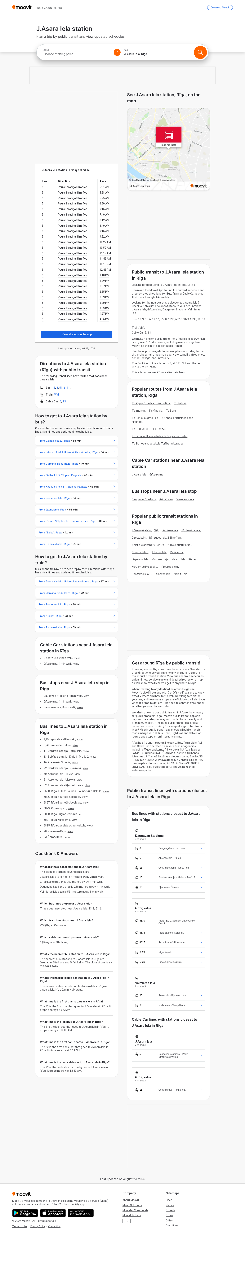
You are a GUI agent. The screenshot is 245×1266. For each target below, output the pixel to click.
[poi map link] (168, 149)
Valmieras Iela (185, 499)
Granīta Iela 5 (140, 552)
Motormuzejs (160, 559)
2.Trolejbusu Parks (179, 544)
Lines (169, 1200)
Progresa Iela (170, 566)
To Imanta (138, 410)
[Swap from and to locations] (117, 52)
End (126, 50)
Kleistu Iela (178, 559)
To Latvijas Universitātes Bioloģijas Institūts (159, 436)
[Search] (200, 52)
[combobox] (76, 54)
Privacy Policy (37, 1226)
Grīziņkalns (156, 474)
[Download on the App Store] (53, 1213)
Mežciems (176, 552)
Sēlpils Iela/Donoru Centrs (148, 544)
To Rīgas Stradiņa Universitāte (151, 403)
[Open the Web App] (81, 1213)
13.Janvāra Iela (190, 530)
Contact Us (54, 1226)
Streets (170, 1210)
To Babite (159, 429)
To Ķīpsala (155, 410)
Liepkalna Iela (140, 559)
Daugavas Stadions (144, 499)
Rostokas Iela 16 (142, 574)
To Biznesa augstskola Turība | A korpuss (158, 443)
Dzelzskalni (139, 537)
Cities (169, 1220)
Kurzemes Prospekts (145, 566)
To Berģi (171, 410)
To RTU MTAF (140, 429)
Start (46, 50)
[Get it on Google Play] (25, 1213)
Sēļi (156, 530)
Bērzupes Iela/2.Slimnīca (164, 537)
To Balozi (180, 403)
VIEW (77, 657)
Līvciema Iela (170, 530)
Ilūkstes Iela (159, 552)
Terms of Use (19, 1226)
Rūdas (193, 559)
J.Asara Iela (139, 474)
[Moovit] (22, 7)
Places (170, 1205)
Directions (172, 1225)
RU (126, 1220)
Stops (169, 1215)
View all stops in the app (77, 334)
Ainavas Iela (163, 574)
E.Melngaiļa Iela (141, 530)
